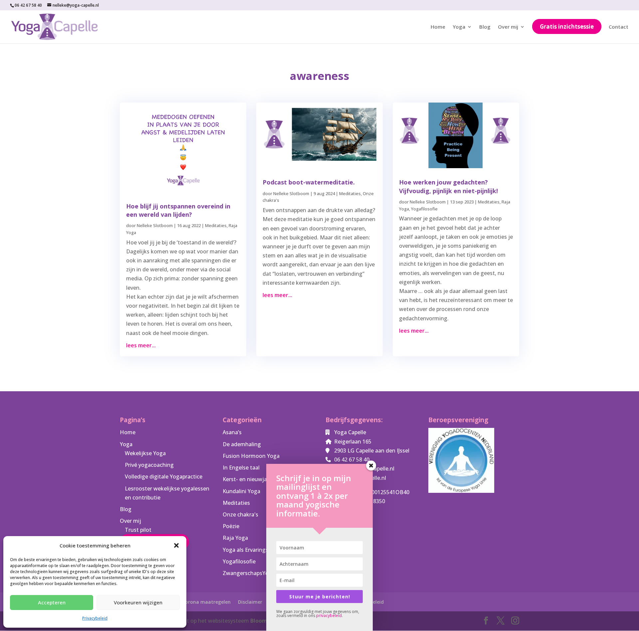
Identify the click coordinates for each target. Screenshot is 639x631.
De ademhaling (242, 444)
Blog (485, 27)
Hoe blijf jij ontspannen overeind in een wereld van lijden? (178, 210)
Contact (618, 27)
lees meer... (141, 345)
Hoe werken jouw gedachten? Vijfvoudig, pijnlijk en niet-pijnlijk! (448, 186)
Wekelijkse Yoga (145, 453)
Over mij (508, 27)
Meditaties (216, 225)
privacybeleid (329, 615)
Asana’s (232, 432)
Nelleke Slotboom (155, 225)
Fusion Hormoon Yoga (251, 456)
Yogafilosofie (424, 209)
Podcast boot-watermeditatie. (309, 182)
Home (438, 27)
